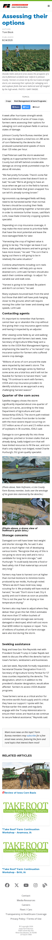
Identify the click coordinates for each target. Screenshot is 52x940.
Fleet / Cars (26, 909)
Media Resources (26, 900)
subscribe (31, 735)
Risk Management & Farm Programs (30, 101)
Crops (8, 101)
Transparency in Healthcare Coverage (26, 914)
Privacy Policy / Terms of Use (26, 918)
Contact (26, 895)
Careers (26, 904)
